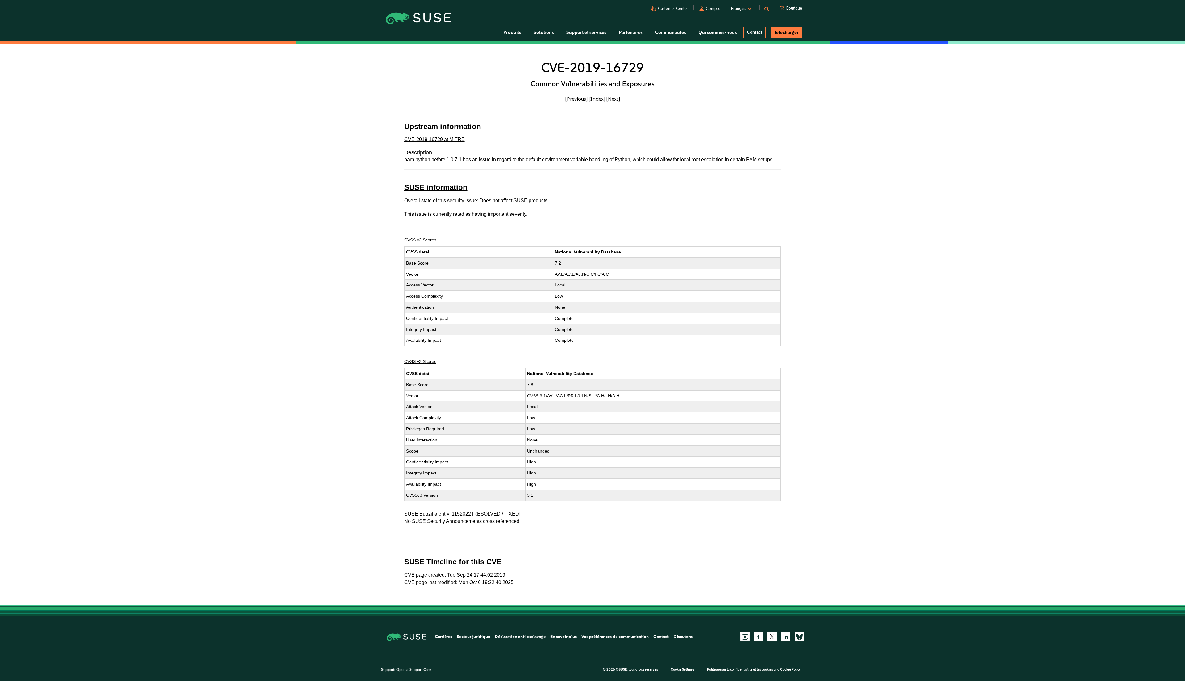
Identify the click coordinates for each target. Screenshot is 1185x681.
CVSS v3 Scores (420, 361)
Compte (713, 8)
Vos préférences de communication (615, 636)
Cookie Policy (790, 669)
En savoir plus (563, 636)
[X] (772, 636)
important (498, 214)
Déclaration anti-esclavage (520, 636)
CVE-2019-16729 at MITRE (434, 139)
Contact (754, 32)
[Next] (613, 99)
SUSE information (436, 187)
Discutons (683, 636)
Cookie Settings (682, 669)
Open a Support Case (413, 669)
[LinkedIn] (785, 636)
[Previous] (576, 99)
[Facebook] (758, 636)
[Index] (597, 99)
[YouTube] (745, 636)
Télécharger (786, 32)
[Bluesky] (799, 636)
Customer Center (673, 8)
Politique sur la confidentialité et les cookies (740, 669)
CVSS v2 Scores (420, 239)
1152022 (461, 513)
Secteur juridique (473, 636)
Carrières (443, 636)
